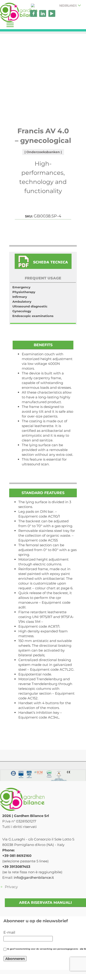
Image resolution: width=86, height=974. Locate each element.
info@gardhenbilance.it (34, 877)
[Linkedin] (42, 13)
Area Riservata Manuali (45, 902)
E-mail (9, 932)
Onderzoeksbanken (43, 152)
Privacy (11, 887)
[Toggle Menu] (10, 25)
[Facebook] (33, 13)
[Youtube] (51, 13)
